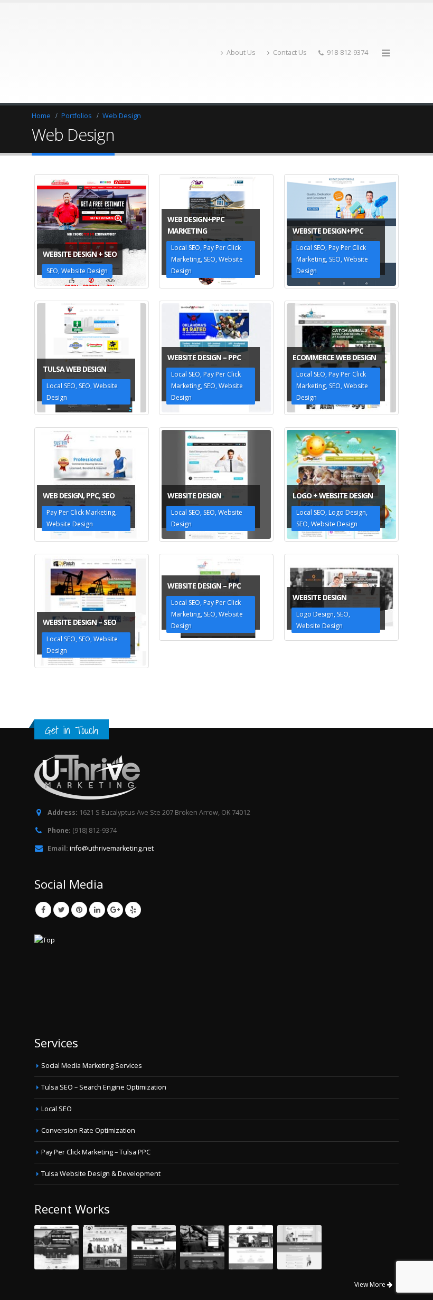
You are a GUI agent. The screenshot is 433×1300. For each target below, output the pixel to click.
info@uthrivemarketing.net (112, 793)
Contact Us (290, 25)
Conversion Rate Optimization (88, 1075)
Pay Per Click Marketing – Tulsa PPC (95, 1097)
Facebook (43, 855)
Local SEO (56, 1053)
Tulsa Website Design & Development (101, 1118)
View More (370, 1229)
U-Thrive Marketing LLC (109, 1280)
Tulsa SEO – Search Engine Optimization (103, 1032)
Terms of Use (235, 1280)
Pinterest (79, 855)
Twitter (61, 855)
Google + (115, 855)
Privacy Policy (188, 1280)
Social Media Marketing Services (91, 1010)
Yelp (133, 855)
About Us (241, 25)
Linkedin (97, 855)
